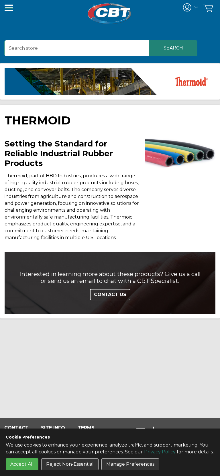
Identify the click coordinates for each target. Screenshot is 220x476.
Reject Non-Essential (70, 464)
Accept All (22, 464)
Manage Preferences (130, 464)
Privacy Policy (160, 452)
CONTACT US (110, 294)
